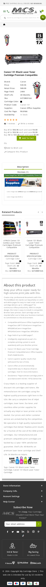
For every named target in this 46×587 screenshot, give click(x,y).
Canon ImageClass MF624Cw (38, 191)
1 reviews (9, 123)
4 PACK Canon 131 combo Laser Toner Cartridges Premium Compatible (12, 244)
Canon (23, 81)
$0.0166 (23, 111)
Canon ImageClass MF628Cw (15, 197)
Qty (5, 143)
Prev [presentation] (38, 212)
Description (23, 167)
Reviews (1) (23, 172)
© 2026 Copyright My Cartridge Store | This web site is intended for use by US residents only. (23, 575)
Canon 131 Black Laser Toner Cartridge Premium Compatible (34, 244)
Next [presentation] (42, 212)
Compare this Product (16, 151)
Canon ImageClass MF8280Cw (26, 191)
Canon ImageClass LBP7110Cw (15, 191)
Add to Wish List (13, 148)
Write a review (26, 123)
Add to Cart (28, 138)
